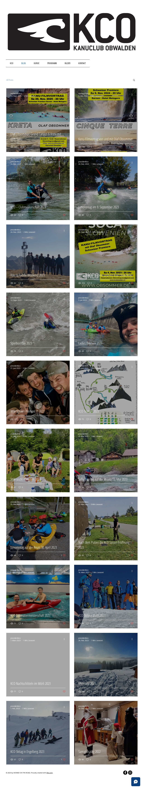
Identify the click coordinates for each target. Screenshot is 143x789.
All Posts (9, 80)
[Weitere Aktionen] (65, 94)
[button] (134, 80)
